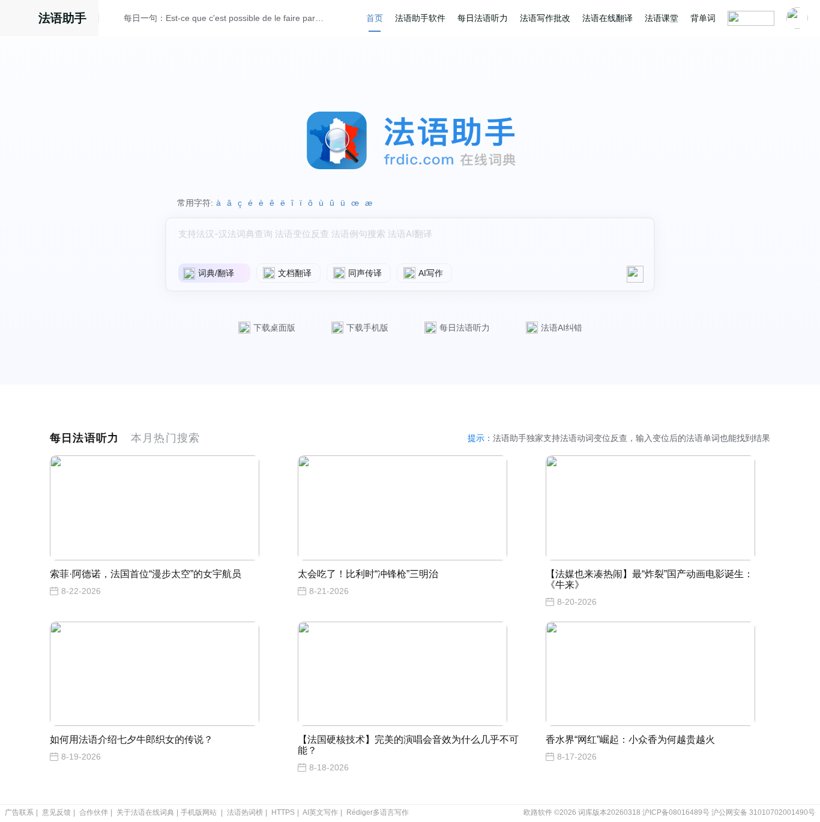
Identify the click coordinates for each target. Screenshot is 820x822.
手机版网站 (199, 812)
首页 (374, 18)
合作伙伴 (93, 812)
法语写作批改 (545, 18)
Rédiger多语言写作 (377, 812)
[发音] (115, 20)
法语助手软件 (420, 18)
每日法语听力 (482, 18)
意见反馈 (56, 812)
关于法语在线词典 (145, 812)
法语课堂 (661, 18)
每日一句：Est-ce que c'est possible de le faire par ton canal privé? (224, 18)
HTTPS (283, 812)
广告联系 (19, 812)
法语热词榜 (245, 812)
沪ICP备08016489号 (676, 812)
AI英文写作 (320, 812)
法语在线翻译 (607, 18)
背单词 (703, 18)
